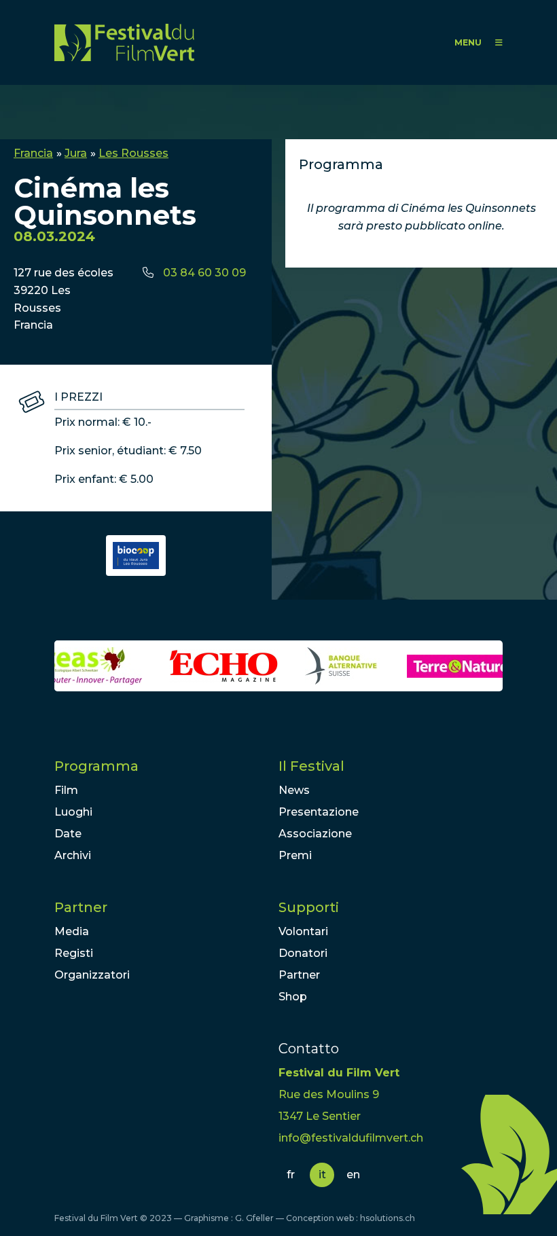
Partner (80, 907)
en (353, 1174)
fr (291, 1174)
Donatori (302, 953)
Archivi (72, 855)
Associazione (315, 833)
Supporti (308, 907)
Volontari (303, 931)
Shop (292, 996)
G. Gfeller (254, 1218)
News (294, 790)
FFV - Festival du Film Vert (124, 42)
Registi (73, 953)
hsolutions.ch (387, 1218)
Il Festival (311, 766)
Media (71, 931)
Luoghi (73, 811)
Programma (96, 766)
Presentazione (318, 811)
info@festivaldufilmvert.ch (350, 1137)
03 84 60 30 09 (204, 272)
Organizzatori (92, 974)
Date (68, 833)
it (322, 1174)
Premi (295, 855)
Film (66, 790)
